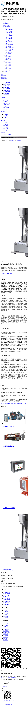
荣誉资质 (8, 65)
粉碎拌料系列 (9, 38)
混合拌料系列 (9, 29)
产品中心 (5, 28)
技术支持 (5, 55)
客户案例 (5, 43)
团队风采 (8, 68)
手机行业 (8, 50)
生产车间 (8, 67)
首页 (4, 22)
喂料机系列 (9, 34)
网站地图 (13, 677)
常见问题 (8, 58)
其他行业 (8, 53)
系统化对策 (9, 32)
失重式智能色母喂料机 (7, 403)
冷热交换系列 (9, 35)
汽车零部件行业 (10, 47)
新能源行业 (9, 52)
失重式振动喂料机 (18, 403)
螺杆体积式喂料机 (8, 569)
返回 (24, 403)
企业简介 (8, 62)
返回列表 (9, 273)
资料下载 (8, 59)
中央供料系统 (6, 26)
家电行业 (8, 46)
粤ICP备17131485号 (5, 677)
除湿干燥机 (6, 25)
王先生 (5, 686)
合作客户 (8, 70)
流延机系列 (9, 41)
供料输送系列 (9, 37)
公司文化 (8, 64)
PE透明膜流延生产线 (8, 426)
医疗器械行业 (9, 44)
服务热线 (3, 134)
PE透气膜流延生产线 (8, 446)
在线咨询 (8, 134)
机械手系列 (9, 40)
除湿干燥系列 (9, 31)
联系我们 (5, 71)
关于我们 (5, 61)
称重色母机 (6, 23)
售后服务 (8, 56)
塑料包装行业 (9, 49)
